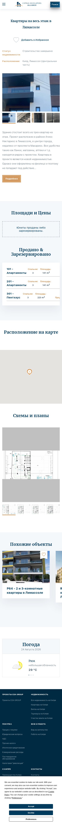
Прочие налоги (8, 743)
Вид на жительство (39, 730)
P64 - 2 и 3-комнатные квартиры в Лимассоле (25, 590)
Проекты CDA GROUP (11, 700)
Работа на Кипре (38, 734)
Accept (31, 806)
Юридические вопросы (12, 734)
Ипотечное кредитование (13, 748)
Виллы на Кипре (38, 709)
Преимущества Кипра (12, 775)
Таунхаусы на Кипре (40, 714)
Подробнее (11, 179)
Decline (31, 813)
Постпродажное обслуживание (9, 758)
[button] (29, 372)
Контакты (35, 775)
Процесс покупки (9, 730)
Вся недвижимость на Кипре (43, 700)
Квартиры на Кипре (39, 705)
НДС (4, 739)
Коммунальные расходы (12, 752)
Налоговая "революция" (12, 763)
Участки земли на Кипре (42, 718)
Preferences (31, 819)
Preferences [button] (17, 798)
